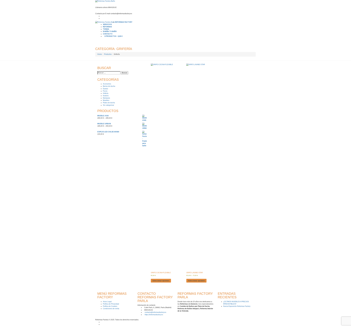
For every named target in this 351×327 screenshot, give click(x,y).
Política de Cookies (110, 306)
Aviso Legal (107, 302)
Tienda (106, 29)
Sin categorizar (108, 105)
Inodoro (106, 96)
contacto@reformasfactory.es (155, 312)
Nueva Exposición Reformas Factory (236, 306)
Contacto (107, 34)
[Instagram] (101, 18)
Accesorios (107, 84)
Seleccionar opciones (160, 281)
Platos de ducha (109, 103)
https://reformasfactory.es (154, 315)
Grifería (105, 93)
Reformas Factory (123, 22)
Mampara (106, 98)
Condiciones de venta (111, 309)
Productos (108, 54)
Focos (105, 91)
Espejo (105, 89)
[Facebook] (101, 16)
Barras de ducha (109, 86)
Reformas (107, 27)
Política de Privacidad (111, 304)
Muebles (106, 100)
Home (99, 54)
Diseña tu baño (110, 31)
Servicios (107, 24)
